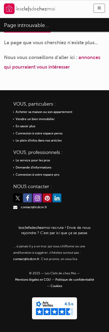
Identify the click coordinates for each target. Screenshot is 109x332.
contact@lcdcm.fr (34, 207)
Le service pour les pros (33, 160)
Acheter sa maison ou (44, 112)
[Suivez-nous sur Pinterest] (47, 197)
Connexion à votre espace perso (39, 133)
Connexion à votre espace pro (37, 174)
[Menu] (99, 8)
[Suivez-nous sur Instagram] (37, 197)
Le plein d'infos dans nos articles (39, 140)
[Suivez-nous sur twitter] (17, 197)
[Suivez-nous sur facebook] (27, 197)
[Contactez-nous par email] (15, 207)
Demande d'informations (33, 167)
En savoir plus (25, 126)
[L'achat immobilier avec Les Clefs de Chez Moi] (29, 8)
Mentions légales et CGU (33, 279)
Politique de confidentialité (74, 279)
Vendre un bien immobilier (35, 119)
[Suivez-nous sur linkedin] (56, 197)
